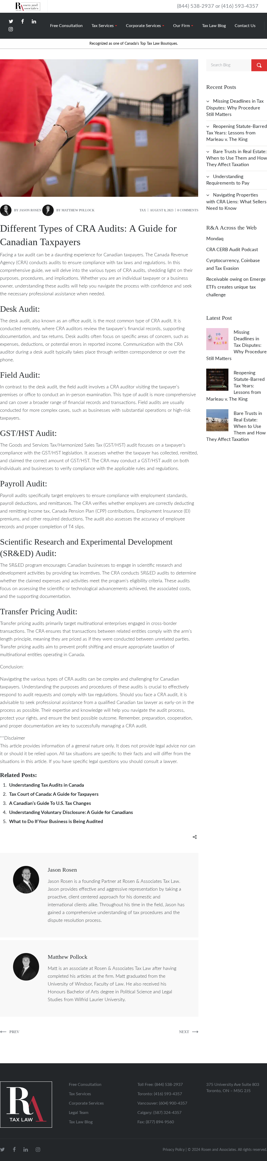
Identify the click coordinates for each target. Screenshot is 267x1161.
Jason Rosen (30, 210)
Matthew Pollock (78, 210)
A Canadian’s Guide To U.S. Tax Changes (50, 803)
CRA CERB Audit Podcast (232, 249)
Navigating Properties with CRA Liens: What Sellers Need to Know (236, 202)
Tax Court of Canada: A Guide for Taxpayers (54, 794)
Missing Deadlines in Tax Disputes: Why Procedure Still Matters (235, 108)
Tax (142, 210)
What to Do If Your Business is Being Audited (56, 821)
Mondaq (214, 239)
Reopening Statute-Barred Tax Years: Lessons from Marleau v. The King (236, 133)
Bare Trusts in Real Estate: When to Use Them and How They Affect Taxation (236, 158)
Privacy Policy (174, 1150)
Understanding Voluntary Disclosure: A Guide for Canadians (71, 812)
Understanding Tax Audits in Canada (46, 785)
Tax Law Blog (81, 1122)
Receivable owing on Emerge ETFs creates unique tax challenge (236, 287)
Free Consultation (85, 1084)
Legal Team (78, 1113)
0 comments (187, 210)
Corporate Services (86, 1103)
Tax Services (80, 1094)
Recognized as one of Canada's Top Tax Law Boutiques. (133, 43)
